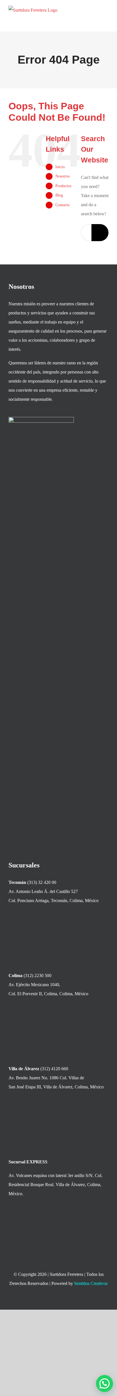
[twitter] (53, 1301)
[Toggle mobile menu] (106, 16)
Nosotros (62, 176)
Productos (63, 186)
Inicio (60, 167)
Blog (59, 195)
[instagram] (63, 1301)
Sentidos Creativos (91, 1283)
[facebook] (43, 1301)
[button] (104, 1383)
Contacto (62, 205)
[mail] (74, 1301)
